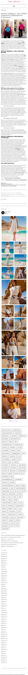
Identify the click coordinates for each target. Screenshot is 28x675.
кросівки (16, 473)
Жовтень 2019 (4, 614)
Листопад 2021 (4, 571)
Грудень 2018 (4, 632)
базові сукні (17, 148)
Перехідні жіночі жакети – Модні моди (9, 540)
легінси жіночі (4, 482)
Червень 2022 (4, 558)
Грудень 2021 (4, 569)
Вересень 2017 (4, 660)
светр (9, 496)
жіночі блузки (13, 464)
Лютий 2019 (3, 629)
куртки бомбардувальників (7, 479)
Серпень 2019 (4, 618)
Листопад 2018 (4, 634)
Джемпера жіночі (5, 435)
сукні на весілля (12, 511)
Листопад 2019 (4, 612)
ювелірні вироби (5, 528)
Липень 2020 (3, 597)
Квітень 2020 (3, 603)
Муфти (10, 441)
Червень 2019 (4, 621)
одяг (13, 491)
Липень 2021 (3, 578)
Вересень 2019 (4, 616)
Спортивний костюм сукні (7, 444)
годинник (4, 461)
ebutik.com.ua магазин (6, 430)
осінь (18, 491)
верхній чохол (5, 456)
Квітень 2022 (3, 562)
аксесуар (20, 447)
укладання (4, 520)
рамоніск (20, 493)
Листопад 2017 (4, 657)
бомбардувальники (16, 453)
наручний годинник (5, 491)
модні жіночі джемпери (20, 488)
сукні (3, 59)
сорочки (20, 502)
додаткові (16, 461)
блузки (18, 450)
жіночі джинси (5, 467)
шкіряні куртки (5, 525)
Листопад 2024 (4, 552)
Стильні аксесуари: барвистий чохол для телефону (12, 542)
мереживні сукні (5, 488)
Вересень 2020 (4, 593)
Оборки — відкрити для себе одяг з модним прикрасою (13, 535)
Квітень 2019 (3, 625)
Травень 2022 (4, 560)
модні (12, 488)
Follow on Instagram (14, 420)
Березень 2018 (4, 649)
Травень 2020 (4, 601)
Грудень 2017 (4, 655)
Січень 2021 (3, 586)
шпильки (17, 525)
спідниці (9, 508)
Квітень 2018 (3, 647)
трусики (12, 517)
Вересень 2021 (4, 575)
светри (14, 496)
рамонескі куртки (12, 493)
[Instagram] (24, 239)
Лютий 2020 (3, 606)
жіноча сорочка (5, 464)
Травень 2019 (4, 623)
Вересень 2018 (4, 638)
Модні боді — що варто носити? (7, 546)
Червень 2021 (4, 580)
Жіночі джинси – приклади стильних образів (10, 537)
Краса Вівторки (5, 438)
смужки (15, 499)
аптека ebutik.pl (5, 450)
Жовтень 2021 (4, 573)
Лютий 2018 (3, 651)
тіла (19, 110)
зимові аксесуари (21, 470)
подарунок (4, 493)
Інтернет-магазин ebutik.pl (7, 432)
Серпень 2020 (4, 595)
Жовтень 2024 (4, 554)
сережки (3, 499)
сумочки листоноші (12, 514)
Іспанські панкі (18, 432)
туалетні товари (20, 517)
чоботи (12, 522)
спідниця (4, 508)
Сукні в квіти (4, 447)
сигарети (10, 499)
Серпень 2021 (4, 577)
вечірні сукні (12, 456)
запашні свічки (12, 470)
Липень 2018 (3, 642)
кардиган (4, 473)
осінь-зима (23, 491)
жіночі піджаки (7, 183)
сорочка (14, 502)
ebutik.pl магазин (16, 430)
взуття (19, 456)
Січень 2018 (3, 653)
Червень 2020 (4, 599)
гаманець (14, 459)
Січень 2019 (3, 631)
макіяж (17, 485)
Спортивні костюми (18, 444)
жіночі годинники (22, 464)
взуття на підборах (5, 459)
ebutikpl (13, 217)
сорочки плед (10, 505)
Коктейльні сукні (22, 435)
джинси (9, 461)
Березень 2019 (4, 627)
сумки (19, 511)
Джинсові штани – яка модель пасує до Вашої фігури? (16, 179)
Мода (25, 55)
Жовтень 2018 (4, 636)
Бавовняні (21, 66)
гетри (19, 459)
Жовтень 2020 (4, 591)
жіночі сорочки (13, 467)
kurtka (15, 65)
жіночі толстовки (22, 467)
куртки (11, 476)
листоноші (12, 482)
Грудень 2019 (4, 610)
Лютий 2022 (3, 565)
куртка (22, 473)
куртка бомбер (5, 476)
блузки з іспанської (6, 453)
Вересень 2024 (4, 556)
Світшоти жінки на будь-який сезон (8, 544)
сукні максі (4, 511)
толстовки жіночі (5, 517)
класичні (19, 43)
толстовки (20, 514)
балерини (13, 450)
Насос (16, 441)
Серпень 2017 (4, 662)
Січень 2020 (3, 608)
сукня (15, 508)
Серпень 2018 (4, 640)
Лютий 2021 (3, 584)
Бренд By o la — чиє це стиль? (7, 539)
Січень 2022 (3, 567)
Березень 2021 (4, 582)
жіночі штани (4, 470)
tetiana (5, 182)
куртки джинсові (18, 479)
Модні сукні (4, 441)
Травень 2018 (4, 645)
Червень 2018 (4, 644)
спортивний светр (19, 505)
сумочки (3, 514)
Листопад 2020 (4, 590)
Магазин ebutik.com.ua (15, 438)
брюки (23, 453)
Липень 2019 (3, 619)
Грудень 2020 (4, 588)
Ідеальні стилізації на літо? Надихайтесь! (13, 177)
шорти (11, 525)
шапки (17, 522)
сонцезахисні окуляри (6, 502)
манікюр (23, 485)
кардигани (10, 473)
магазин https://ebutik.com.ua (7, 485)
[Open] (14, 228)
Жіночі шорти (14, 435)
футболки (18, 520)
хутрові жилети (5, 522)
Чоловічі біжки (12, 447)
